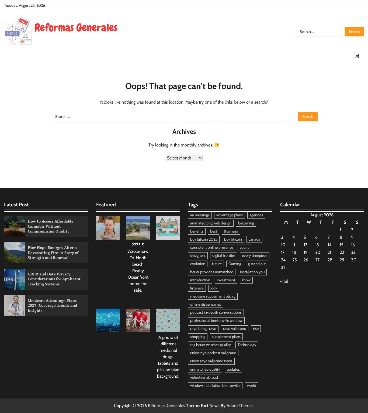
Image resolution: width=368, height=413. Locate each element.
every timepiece (254, 255)
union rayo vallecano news (211, 361)
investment (226, 280)
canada (254, 239)
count (244, 247)
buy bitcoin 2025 (203, 239)
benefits (196, 231)
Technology (247, 344)
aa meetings (200, 215)
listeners (197, 288)
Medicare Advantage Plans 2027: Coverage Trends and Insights (52, 305)
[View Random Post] (357, 56)
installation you (252, 271)
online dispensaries (205, 304)
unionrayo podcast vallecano (213, 352)
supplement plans (226, 336)
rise (256, 328)
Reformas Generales (166, 405)
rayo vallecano (234, 328)
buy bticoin (233, 239)
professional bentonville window (216, 320)
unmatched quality (205, 369)
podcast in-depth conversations (216, 312)
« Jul (284, 281)
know (246, 280)
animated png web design (210, 223)
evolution (197, 263)
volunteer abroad (204, 377)
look (213, 288)
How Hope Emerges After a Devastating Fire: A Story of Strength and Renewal (53, 252)
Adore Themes (240, 405)
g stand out (257, 263)
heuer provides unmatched (211, 271)
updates (233, 369)
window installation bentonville (215, 385)
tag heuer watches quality (210, 344)
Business (231, 231)
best (213, 231)
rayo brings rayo (203, 328)
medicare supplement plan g (212, 296)
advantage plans (229, 215)
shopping (197, 336)
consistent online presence (211, 247)
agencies (256, 215)
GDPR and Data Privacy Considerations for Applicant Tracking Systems (54, 278)
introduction (200, 280)
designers (198, 255)
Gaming (234, 263)
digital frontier (223, 255)
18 (294, 252)
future (217, 263)
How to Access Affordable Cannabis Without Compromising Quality (51, 226)
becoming (246, 223)
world (251, 385)
